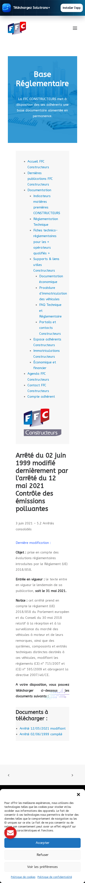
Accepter (42, 843)
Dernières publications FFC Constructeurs (40, 179)
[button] (78, 794)
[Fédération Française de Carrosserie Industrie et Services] (33, 28)
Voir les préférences (42, 867)
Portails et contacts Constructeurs (50, 328)
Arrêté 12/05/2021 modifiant (43, 728)
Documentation (39, 190)
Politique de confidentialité (54, 877)
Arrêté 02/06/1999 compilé (41, 734)
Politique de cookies (23, 877)
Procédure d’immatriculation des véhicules (53, 293)
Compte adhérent (41, 397)
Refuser (43, 855)
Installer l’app (72, 7)
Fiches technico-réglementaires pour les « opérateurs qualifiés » (45, 241)
